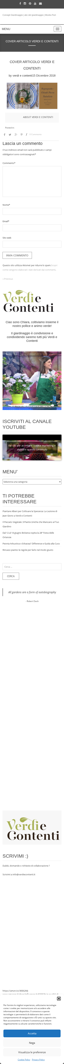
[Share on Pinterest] (22, 134)
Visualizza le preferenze (32, 1052)
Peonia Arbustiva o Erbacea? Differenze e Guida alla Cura (31, 543)
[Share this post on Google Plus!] (16, 134)
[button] (59, 998)
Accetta (32, 1033)
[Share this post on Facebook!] (4, 134)
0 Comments (36, 134)
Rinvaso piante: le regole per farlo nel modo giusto (28, 549)
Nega (32, 1042)
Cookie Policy (24, 1059)
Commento (9, 163)
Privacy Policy (38, 1059)
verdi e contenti (22, 75)
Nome (6, 204)
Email (6, 221)
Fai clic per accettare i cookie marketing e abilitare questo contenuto (32, 447)
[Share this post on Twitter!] (10, 134)
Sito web (7, 237)
